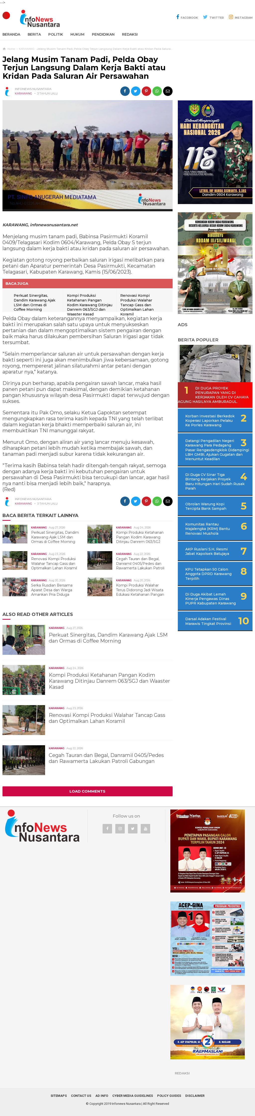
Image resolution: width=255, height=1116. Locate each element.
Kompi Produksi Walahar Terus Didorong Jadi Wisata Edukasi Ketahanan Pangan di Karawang (128, 592)
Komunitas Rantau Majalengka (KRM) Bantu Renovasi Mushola (207, 528)
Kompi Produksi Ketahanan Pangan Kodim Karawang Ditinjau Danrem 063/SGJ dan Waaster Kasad (89, 304)
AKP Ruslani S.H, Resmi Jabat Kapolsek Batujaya (207, 551)
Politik (55, 34)
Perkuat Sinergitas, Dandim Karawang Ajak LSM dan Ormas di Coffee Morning (34, 302)
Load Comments (87, 791)
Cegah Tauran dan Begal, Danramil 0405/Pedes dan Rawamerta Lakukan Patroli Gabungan (128, 566)
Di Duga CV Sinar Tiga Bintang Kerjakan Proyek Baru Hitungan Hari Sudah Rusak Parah (215, 481)
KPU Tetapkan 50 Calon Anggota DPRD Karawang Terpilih (208, 574)
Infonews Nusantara (126, 1104)
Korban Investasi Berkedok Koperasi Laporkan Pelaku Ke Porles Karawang (210, 420)
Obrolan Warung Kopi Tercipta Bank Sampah (205, 506)
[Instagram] (120, 828)
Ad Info (101, 1096)
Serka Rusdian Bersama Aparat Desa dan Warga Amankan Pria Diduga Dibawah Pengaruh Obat (39, 592)
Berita (34, 34)
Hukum (77, 34)
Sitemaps (59, 1096)
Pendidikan (103, 34)
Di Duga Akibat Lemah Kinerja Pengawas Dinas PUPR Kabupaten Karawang (210, 598)
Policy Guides (169, 1096)
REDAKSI (130, 34)
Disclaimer (194, 1096)
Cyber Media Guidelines (132, 1096)
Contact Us (81, 1096)
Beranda (11, 34)
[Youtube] (145, 828)
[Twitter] (132, 828)
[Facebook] (107, 828)
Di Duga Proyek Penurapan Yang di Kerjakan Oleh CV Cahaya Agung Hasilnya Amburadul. (213, 395)
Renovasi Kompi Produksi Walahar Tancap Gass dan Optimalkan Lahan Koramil (137, 304)
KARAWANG (23, 93)
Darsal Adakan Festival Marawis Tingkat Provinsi (208, 621)
